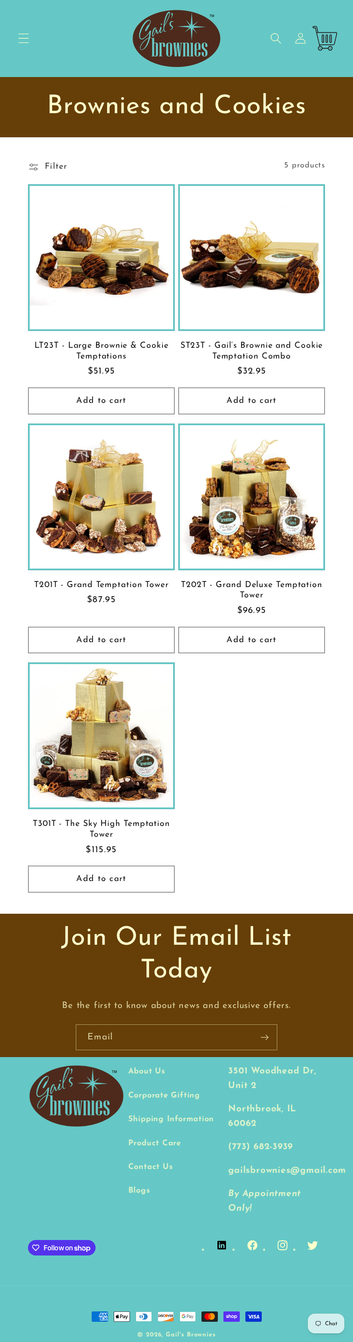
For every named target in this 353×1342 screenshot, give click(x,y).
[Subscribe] (264, 1037)
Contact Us (150, 1167)
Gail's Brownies (191, 1335)
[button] (23, 38)
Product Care (154, 1143)
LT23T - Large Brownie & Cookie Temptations (101, 351)
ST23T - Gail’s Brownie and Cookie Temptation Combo (251, 351)
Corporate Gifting (164, 1096)
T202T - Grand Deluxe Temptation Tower (251, 590)
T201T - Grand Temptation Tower (101, 585)
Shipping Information (171, 1119)
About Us (146, 1071)
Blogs (139, 1191)
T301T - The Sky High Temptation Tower (101, 829)
